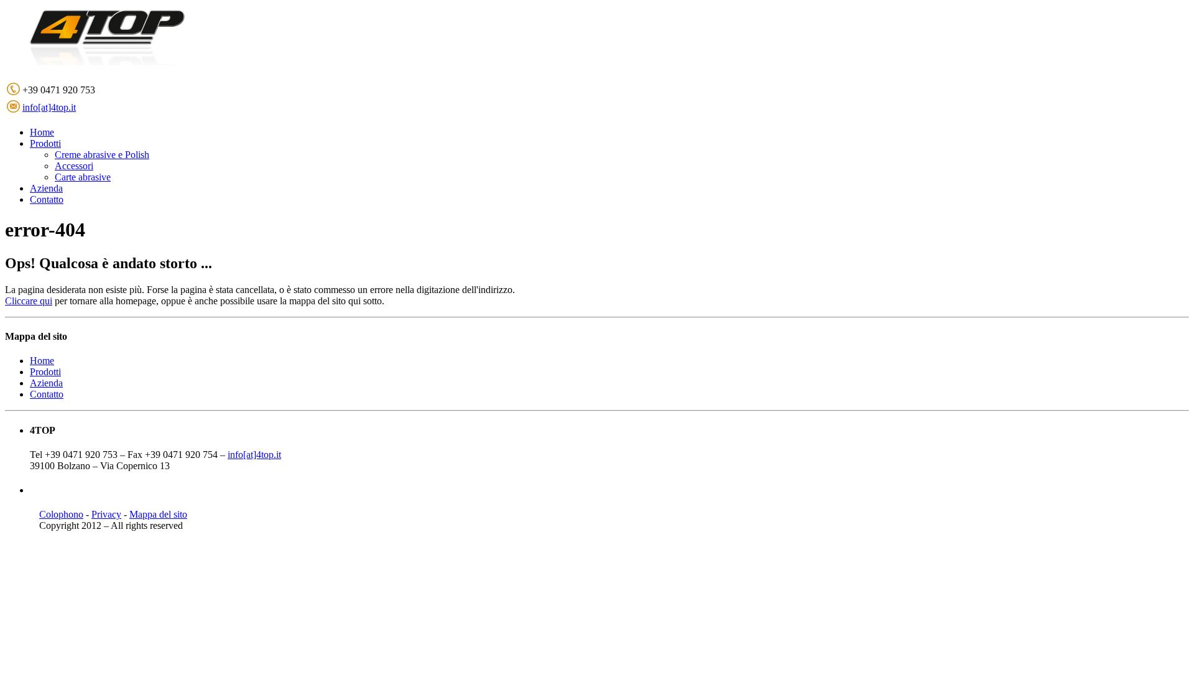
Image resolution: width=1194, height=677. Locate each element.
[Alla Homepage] (126, 65)
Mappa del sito (158, 514)
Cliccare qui (28, 301)
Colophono (61, 514)
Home (42, 360)
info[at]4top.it (49, 107)
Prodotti (45, 372)
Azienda (46, 383)
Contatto (46, 394)
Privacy (106, 514)
